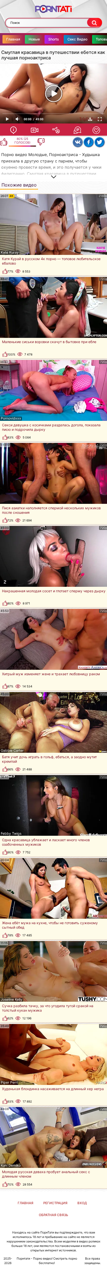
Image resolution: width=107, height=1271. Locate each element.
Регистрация (55, 1203)
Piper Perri (9, 1082)
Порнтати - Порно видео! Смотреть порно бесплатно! (47, 1261)
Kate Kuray (10, 252)
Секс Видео (77, 39)
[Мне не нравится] (41, 142)
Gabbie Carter (12, 751)
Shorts (53, 39)
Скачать (90, 119)
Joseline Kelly (11, 999)
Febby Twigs (11, 833)
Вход (82, 1203)
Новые (34, 39)
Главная (13, 39)
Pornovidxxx (11, 418)
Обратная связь (53, 1215)
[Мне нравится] (3, 142)
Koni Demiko (11, 1165)
